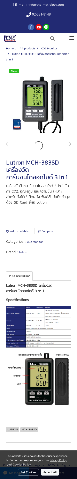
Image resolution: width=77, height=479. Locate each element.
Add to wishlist (19, 231)
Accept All (50, 472)
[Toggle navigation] (71, 38)
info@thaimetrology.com (46, 4)
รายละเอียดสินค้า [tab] (19, 276)
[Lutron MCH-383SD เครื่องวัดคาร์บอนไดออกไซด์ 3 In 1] (38, 101)
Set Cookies (28, 472)
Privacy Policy (58, 460)
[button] (51, 38)
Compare (47, 231)
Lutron (23, 252)
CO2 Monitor (35, 242)
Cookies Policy (22, 464)
